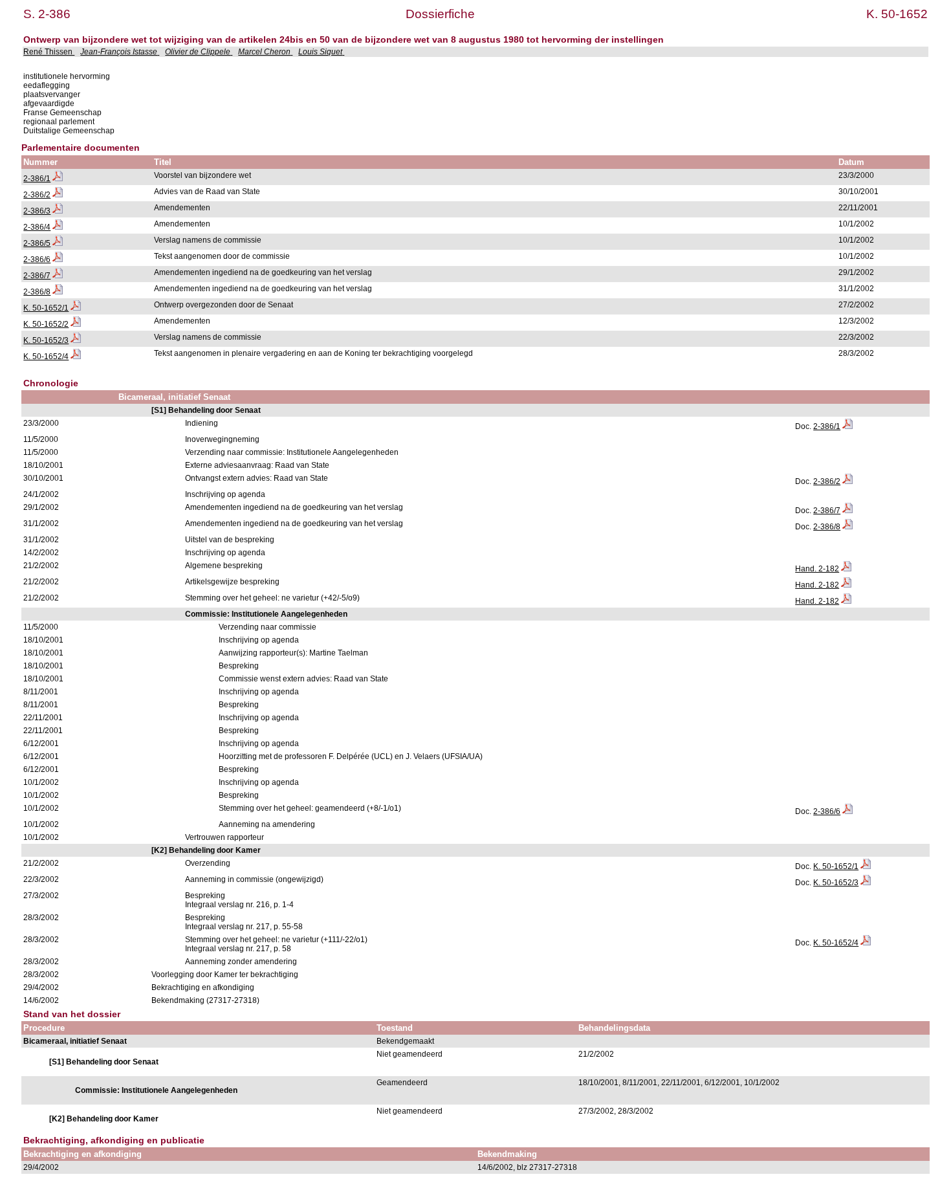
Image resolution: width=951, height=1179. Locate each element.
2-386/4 (36, 227)
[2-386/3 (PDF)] (57, 210)
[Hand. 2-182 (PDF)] (846, 568)
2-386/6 (36, 259)
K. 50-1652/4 (46, 356)
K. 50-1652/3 (46, 340)
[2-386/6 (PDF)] (57, 259)
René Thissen (48, 51)
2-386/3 (36, 210)
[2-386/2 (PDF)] (57, 194)
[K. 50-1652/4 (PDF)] (76, 356)
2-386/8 (36, 291)
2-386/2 (36, 194)
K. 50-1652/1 (46, 308)
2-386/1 (36, 178)
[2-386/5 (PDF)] (57, 243)
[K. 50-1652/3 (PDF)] (76, 340)
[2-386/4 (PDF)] (57, 227)
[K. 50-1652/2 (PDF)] (76, 324)
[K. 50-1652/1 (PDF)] (76, 308)
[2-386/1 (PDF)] (57, 178)
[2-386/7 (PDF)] (57, 275)
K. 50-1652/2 (46, 324)
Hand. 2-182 (817, 568)
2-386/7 (36, 275)
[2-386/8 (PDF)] (57, 291)
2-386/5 (36, 243)
